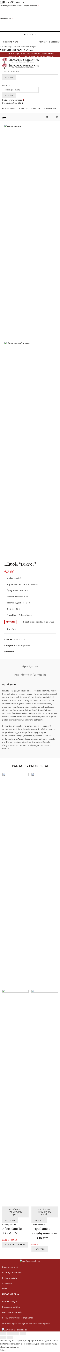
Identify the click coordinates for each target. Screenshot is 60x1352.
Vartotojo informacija (12, 1272)
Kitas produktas (55, 117)
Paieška (9, 77)
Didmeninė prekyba (29, 108)
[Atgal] (4, 117)
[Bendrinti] (10, 1333)
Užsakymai (7, 1283)
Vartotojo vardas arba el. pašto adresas (25, 5)
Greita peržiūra (9, 1225)
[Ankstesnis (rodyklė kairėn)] (3, 1337)
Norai (4, 1289)
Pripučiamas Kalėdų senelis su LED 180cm (44, 1233)
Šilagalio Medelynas (18, 1323)
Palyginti (11, 629)
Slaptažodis (11, 18)
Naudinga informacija (12, 1312)
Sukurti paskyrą (28, 46)
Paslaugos (50, 108)
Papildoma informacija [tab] (30, 674)
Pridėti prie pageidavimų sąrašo (38, 622)
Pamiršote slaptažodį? (49, 42)
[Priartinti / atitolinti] (23, 1333)
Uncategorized (23, 645)
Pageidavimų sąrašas (13, 100)
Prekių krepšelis (9, 1278)
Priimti (3, 1350)
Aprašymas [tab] (30, 666)
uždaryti (20, 2)
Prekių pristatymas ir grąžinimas (17, 1318)
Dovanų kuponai (10, 1267)
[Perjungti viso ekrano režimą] (16, 1333)
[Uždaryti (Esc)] (3, 1333)
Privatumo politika (11, 1307)
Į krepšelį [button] (40, 1249)
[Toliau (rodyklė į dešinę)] (10, 1337)
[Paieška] (3, 82)
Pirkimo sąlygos (9, 1301)
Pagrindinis (8, 108)
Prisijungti (30, 34)
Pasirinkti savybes (15, 1244)
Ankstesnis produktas (48, 117)
